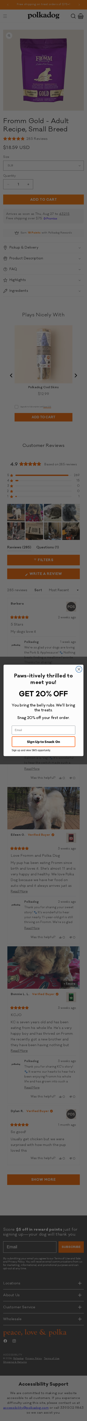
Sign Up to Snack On (43, 741)
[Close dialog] (79, 669)
